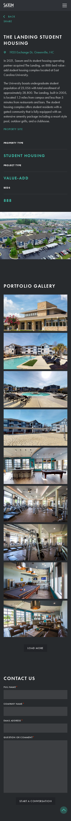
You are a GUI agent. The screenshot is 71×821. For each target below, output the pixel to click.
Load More (35, 648)
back (11, 16)
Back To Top (63, 810)
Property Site (13, 129)
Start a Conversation (35, 801)
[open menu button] (64, 5)
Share (8, 21)
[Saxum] (8, 5)
